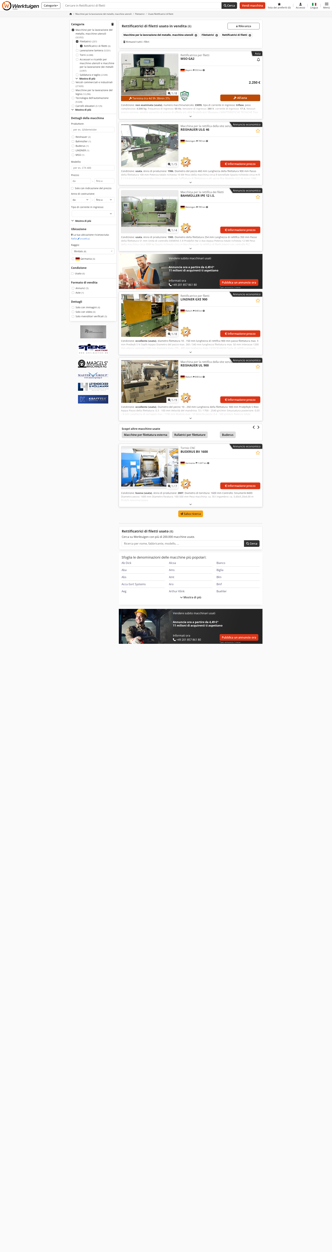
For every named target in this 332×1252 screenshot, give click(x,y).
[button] (326, 5)
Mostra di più (192, 597)
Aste (80, 292)
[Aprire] (190, 116)
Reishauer (83, 136)
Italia (80, 238)
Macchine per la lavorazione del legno (94, 92)
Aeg (124, 591)
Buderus (82, 145)
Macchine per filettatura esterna (145, 435)
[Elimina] (195, 35)
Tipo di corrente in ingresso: (87, 207)
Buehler (221, 591)
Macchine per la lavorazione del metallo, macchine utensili (94, 33)
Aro (171, 584)
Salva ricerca (192, 514)
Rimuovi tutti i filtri (137, 41)
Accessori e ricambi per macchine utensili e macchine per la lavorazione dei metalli (97, 65)
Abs (124, 577)
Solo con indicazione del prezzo (93, 188)
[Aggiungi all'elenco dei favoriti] (258, 130)
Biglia (219, 570)
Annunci (82, 288)
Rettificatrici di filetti (97, 46)
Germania (87, 258)
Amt (171, 577)
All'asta (242, 98)
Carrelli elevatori (89, 106)
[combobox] (93, 251)
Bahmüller (83, 141)
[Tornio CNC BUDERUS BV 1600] (149, 467)
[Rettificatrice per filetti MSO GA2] (149, 74)
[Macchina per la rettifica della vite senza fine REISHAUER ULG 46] (149, 145)
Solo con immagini (88, 307)
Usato (80, 273)
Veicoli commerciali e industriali (94, 84)
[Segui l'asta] (258, 60)
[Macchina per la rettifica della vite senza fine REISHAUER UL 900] (149, 381)
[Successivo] (175, 74)
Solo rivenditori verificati (91, 316)
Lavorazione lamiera (95, 50)
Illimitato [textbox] (80, 251)
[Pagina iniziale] (71, 13)
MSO (80, 154)
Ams (172, 570)
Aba (124, 570)
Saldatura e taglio (94, 74)
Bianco (220, 563)
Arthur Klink (177, 591)
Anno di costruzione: (83, 193)
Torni (86, 55)
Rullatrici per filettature (189, 435)
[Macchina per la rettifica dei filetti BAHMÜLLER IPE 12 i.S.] (149, 211)
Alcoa (172, 563)
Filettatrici (88, 41)
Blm (219, 577)
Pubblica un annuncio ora (239, 282)
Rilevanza (244, 26)
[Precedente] (124, 74)
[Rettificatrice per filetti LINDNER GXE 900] (149, 315)
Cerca (231, 5)
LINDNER (82, 150)
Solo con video (85, 311)
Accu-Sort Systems (134, 584)
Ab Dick (126, 563)
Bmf (219, 584)
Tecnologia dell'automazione (92, 99)
